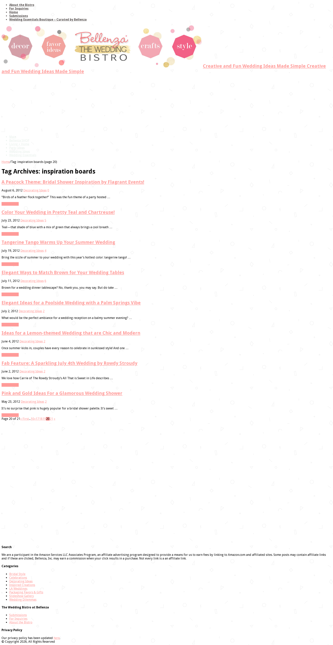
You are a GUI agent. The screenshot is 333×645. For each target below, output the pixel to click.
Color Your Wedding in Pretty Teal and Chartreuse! (58, 212)
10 (32, 419)
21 (51, 419)
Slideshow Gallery (21, 596)
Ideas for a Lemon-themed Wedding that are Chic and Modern (71, 333)
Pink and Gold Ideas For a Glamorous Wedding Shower (62, 393)
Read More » (10, 204)
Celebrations (18, 578)
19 (44, 419)
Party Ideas (17, 148)
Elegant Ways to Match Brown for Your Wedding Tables (63, 272)
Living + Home (19, 144)
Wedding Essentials (22, 155)
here (57, 638)
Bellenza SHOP (19, 140)
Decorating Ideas (35, 190)
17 (37, 419)
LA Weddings (18, 588)
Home (13, 12)
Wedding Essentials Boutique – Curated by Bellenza (48, 19)
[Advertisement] (166, 105)
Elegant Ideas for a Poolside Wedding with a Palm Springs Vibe (71, 302)
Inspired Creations (22, 585)
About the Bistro (21, 5)
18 (41, 419)
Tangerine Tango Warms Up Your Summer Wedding (58, 242)
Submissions (18, 16)
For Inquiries (19, 8)
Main (12, 137)
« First (24, 419)
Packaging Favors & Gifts (26, 592)
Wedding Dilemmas (22, 599)
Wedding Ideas (19, 151)
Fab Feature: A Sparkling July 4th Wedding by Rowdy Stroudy (69, 363)
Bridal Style (17, 574)
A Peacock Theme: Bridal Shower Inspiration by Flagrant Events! (73, 182)
